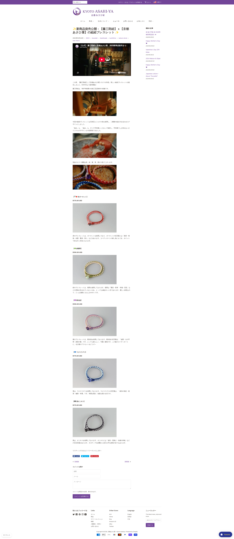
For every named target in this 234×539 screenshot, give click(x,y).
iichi (110, 514)
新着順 (127, 462)
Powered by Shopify (132, 531)
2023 (87, 38)
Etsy (110, 519)
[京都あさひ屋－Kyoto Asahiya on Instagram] (83, 514)
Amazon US (112, 521)
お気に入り (141, 21)
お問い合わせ (128, 21)
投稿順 (76, 462)
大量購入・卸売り (96, 524)
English (130, 514)
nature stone (123, 38)
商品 (91, 21)
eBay (110, 524)
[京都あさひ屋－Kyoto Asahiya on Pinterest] (80, 514)
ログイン (121, 2)
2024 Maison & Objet (153, 58)
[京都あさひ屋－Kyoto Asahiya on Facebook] (77, 514)
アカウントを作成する (135, 2)
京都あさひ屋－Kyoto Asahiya (116, 531)
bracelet (95, 38)
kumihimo (113, 38)
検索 (92, 521)
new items (76, 41)
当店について (103, 21)
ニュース (116, 21)
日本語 (129, 516)
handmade (103, 38)
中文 (129, 519)
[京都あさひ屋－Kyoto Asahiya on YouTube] (85, 514)
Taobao (111, 526)
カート (149, 2)
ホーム (82, 21)
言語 (150, 21)
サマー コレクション (97, 519)
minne (111, 516)
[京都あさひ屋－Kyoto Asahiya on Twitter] (74, 514)
